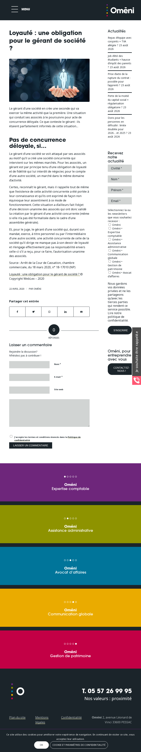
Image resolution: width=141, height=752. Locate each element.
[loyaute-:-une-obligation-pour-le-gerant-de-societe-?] (49, 80)
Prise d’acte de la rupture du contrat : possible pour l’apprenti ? (119, 79)
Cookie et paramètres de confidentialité (79, 744)
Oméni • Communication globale (118, 254)
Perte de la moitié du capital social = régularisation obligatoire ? (118, 101)
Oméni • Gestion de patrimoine (115, 265)
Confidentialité (71, 717)
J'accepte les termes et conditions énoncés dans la (47, 439)
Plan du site (17, 717)
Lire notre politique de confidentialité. (118, 316)
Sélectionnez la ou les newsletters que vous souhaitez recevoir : (120, 215)
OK (41, 744)
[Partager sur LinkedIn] (65, 312)
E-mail (58, 376)
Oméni (37, 288)
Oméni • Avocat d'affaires (119, 274)
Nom (57, 364)
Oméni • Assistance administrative (117, 243)
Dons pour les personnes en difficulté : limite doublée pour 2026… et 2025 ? (117, 125)
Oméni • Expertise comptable (115, 232)
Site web (58, 389)
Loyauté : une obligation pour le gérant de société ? (44, 274)
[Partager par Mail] (81, 312)
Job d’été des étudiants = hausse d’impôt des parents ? (119, 61)
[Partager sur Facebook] (17, 312)
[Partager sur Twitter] (33, 312)
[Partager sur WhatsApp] (49, 312)
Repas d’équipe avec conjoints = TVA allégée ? (119, 41)
